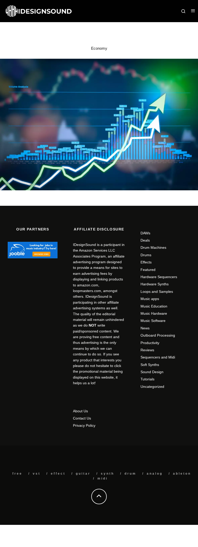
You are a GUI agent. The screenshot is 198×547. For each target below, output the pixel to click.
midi (102, 478)
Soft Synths (150, 365)
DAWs (145, 233)
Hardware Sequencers (159, 277)
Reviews (147, 350)
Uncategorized (152, 386)
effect (58, 473)
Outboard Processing (158, 335)
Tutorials (147, 379)
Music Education (154, 306)
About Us (80, 411)
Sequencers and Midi (158, 357)
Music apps (150, 299)
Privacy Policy (84, 425)
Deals (145, 240)
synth (107, 473)
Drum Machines (153, 247)
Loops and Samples (157, 291)
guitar (83, 473)
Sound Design (152, 372)
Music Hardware (154, 313)
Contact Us (82, 418)
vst (36, 473)
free (17, 473)
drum (130, 473)
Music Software (153, 321)
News (145, 328)
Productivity (150, 343)
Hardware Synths (155, 284)
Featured (148, 270)
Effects (146, 262)
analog (155, 473)
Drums (146, 255)
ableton (182, 473)
